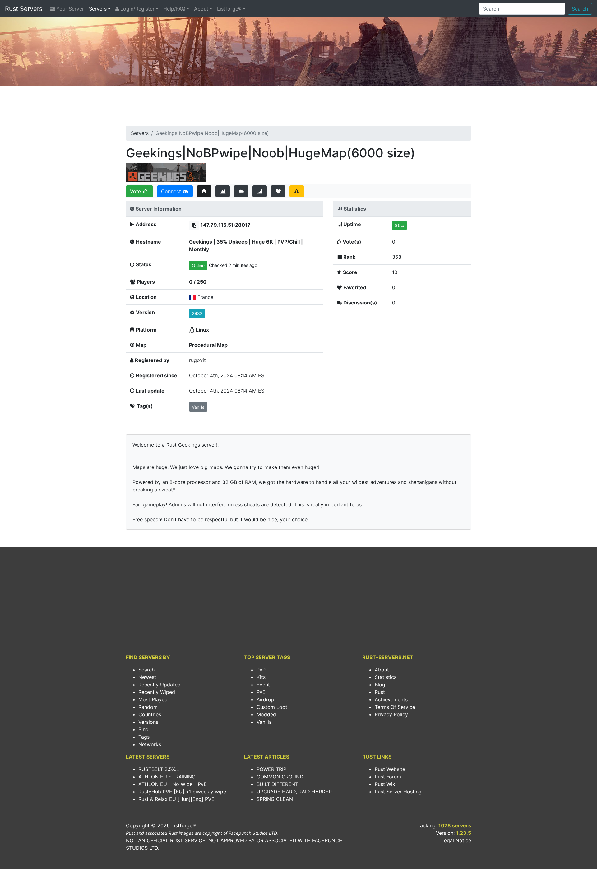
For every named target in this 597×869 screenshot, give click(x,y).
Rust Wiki (385, 784)
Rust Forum (388, 777)
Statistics (385, 677)
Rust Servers (23, 8)
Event (263, 684)
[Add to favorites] (278, 191)
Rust (380, 692)
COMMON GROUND (280, 777)
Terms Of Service (395, 707)
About (201, 9)
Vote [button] (136, 191)
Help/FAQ (174, 9)
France (205, 297)
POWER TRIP (271, 769)
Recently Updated (159, 684)
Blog (380, 684)
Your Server (69, 9)
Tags (144, 737)
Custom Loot (272, 707)
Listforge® (229, 9)
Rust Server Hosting (398, 791)
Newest (147, 677)
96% (399, 225)
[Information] (204, 191)
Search (580, 9)
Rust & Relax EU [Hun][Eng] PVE (176, 799)
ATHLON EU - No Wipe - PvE (172, 784)
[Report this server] (296, 191)
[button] (194, 225)
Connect (172, 191)
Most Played (153, 699)
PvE (261, 692)
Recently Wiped (156, 692)
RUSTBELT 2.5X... (158, 769)
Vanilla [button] (198, 407)
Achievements (391, 699)
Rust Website (390, 769)
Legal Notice (456, 840)
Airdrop (265, 699)
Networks (149, 744)
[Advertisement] (298, 107)
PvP (261, 670)
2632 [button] (197, 313)
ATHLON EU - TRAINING (167, 777)
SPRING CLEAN (275, 799)
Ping (143, 729)
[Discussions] (241, 191)
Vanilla (264, 722)
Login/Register (137, 9)
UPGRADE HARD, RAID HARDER (294, 791)
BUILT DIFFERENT (277, 784)
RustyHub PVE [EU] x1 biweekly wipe (182, 791)
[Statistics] (222, 191)
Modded (266, 714)
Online (198, 265)
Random (148, 707)
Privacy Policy (391, 714)
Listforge (181, 825)
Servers (98, 9)
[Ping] (259, 191)
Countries (149, 714)
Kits (261, 677)
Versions (148, 722)
